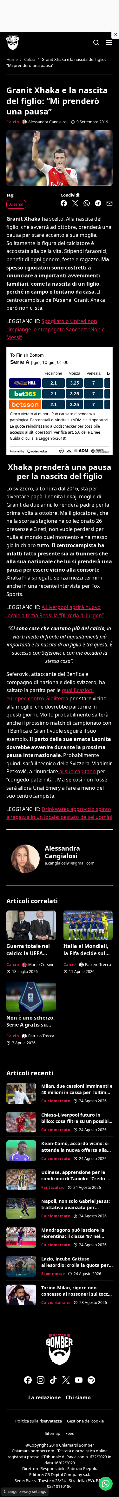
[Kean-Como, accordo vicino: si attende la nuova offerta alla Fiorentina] (21, 1150)
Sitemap (52, 1433)
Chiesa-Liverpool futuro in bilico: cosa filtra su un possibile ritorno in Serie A (77, 1121)
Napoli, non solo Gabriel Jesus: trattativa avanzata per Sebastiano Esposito (75, 1207)
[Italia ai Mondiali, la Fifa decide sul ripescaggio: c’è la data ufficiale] (88, 925)
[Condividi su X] (75, 203)
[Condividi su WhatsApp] (86, 203)
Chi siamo (78, 1397)
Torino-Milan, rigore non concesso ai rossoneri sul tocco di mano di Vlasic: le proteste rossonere (76, 1297)
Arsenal (16, 204)
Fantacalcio (53, 1187)
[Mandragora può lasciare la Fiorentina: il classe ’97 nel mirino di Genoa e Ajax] (21, 1237)
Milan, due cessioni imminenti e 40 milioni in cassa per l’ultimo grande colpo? (77, 1092)
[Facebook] (28, 1380)
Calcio (12, 122)
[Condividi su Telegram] (98, 203)
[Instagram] (40, 1380)
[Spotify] (91, 1380)
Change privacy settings (25, 1491)
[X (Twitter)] (66, 1380)
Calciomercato (55, 1101)
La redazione (44, 1397)
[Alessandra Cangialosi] (25, 859)
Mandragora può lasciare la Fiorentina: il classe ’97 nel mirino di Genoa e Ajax (72, 1236)
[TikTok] (53, 1380)
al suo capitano (77, 771)
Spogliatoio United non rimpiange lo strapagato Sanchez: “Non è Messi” (55, 329)
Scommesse (53, 1273)
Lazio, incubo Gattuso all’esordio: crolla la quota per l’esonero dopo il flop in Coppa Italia (75, 1268)
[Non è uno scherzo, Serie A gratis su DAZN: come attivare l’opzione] (31, 996)
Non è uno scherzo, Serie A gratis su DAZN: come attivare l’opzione (30, 1028)
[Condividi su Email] (109, 203)
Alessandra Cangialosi (62, 852)
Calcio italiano (56, 1302)
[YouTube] (79, 1380)
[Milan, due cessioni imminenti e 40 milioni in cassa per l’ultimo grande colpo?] (21, 1093)
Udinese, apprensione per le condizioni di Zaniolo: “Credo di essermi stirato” (75, 1178)
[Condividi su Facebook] (64, 203)
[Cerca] (96, 42)
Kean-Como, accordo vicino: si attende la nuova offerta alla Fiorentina (75, 1149)
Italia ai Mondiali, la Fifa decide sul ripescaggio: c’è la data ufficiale (86, 957)
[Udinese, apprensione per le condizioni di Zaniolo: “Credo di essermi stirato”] (21, 1179)
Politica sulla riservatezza (38, 1421)
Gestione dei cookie (85, 1421)
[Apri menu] (109, 42)
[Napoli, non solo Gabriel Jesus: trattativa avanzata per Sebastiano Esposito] (21, 1208)
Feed (70, 1433)
